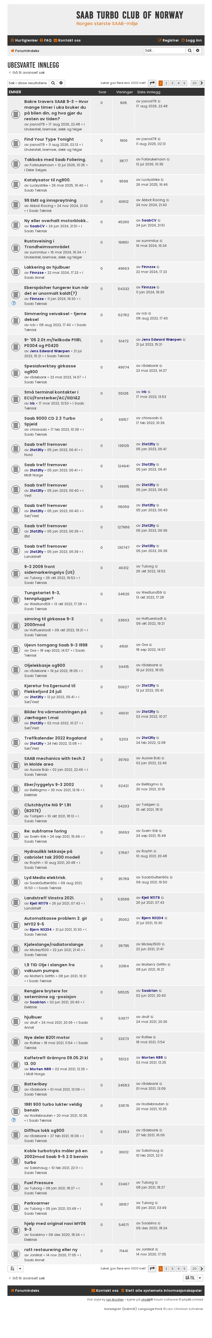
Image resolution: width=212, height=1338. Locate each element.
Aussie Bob (39, 769)
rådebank (38, 377)
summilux (38, 252)
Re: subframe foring (45, 831)
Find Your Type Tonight (49, 139)
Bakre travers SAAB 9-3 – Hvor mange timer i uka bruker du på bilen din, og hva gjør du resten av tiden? (56, 110)
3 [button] (172, 83)
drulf (34, 1022)
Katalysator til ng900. (47, 180)
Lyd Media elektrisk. (45, 877)
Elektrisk (30, 795)
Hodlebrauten (41, 1115)
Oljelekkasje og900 (44, 665)
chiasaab (38, 429)
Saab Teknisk (35, 190)
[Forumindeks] (40, 20)
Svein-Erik (38, 836)
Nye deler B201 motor (47, 1037)
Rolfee (35, 1043)
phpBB (145, 1299)
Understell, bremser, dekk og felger (53, 129)
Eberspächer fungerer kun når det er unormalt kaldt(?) (56, 290)
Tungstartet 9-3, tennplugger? (42, 595)
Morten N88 (40, 1069)
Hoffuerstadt (40, 630)
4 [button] (178, 83)
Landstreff (32, 556)
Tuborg (36, 577)
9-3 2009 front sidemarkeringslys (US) (49, 569)
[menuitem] (45, 40)
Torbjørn (37, 816)
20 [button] (194, 83)
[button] (152, 83)
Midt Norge (33, 475)
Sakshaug (38, 1167)
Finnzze (37, 272)
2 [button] (166, 83)
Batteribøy (35, 1084)
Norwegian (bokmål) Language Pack (133, 1309)
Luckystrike (39, 185)
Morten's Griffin (42, 976)
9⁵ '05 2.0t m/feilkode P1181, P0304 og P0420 (53, 342)
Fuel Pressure (38, 1183)
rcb (32, 325)
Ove (33, 650)
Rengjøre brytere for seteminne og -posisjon (50, 994)
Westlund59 (40, 604)
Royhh (35, 862)
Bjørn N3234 (41, 929)
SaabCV (37, 226)
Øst (27, 536)
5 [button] (185, 83)
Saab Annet (34, 277)
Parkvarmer (36, 1203)
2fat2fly (36, 449)
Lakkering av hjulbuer (47, 267)
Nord (28, 454)
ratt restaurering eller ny (51, 1249)
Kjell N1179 (39, 903)
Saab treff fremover (45, 444)
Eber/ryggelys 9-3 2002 (49, 784)
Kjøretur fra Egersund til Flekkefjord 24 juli (49, 688)
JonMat (36, 1255)
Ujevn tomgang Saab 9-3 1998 (56, 645)
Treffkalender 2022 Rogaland (55, 738)
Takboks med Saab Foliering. (55, 159)
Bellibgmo (38, 790)
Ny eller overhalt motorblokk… (56, 220)
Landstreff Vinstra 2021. (49, 898)
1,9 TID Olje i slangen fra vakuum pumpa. (49, 967)
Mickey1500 (39, 949)
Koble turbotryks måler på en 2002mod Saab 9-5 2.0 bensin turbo (56, 1156)
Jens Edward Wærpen (50, 351)
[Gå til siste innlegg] (159, 101)
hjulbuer (33, 1017)
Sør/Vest (31, 516)
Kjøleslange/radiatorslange (53, 944)
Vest (27, 495)
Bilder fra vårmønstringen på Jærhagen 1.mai (55, 714)
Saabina (37, 1234)
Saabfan (38, 1002)
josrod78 (37, 124)
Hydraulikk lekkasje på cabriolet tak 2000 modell (52, 854)
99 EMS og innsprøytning (50, 200)
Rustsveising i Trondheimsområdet (47, 244)
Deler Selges (36, 170)
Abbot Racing (41, 205)
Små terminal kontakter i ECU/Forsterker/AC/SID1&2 (52, 395)
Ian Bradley (115, 1299)
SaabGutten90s (43, 883)
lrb (32, 403)
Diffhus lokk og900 (44, 1130)
